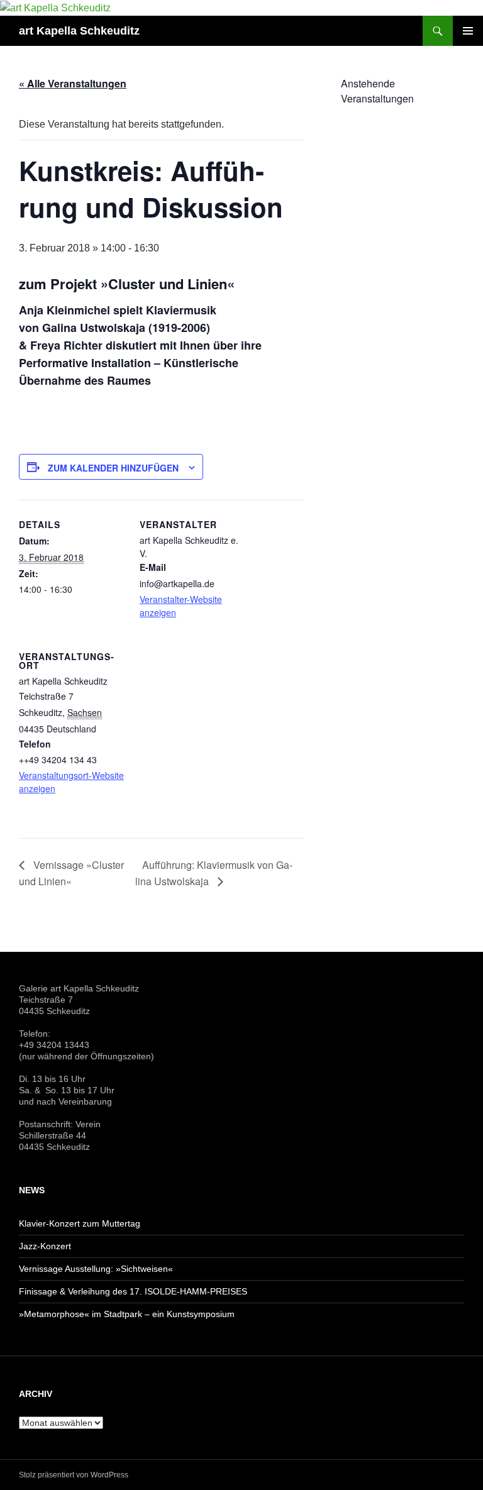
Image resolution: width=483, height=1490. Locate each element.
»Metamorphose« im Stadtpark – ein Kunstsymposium (127, 1314)
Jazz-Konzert (45, 1246)
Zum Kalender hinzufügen (113, 467)
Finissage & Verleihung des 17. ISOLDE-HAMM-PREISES (133, 1291)
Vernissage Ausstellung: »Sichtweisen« (96, 1269)
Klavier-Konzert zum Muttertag (79, 1223)
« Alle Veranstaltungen (72, 83)
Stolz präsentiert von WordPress (73, 1475)
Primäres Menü (468, 31)
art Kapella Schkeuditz (79, 31)
